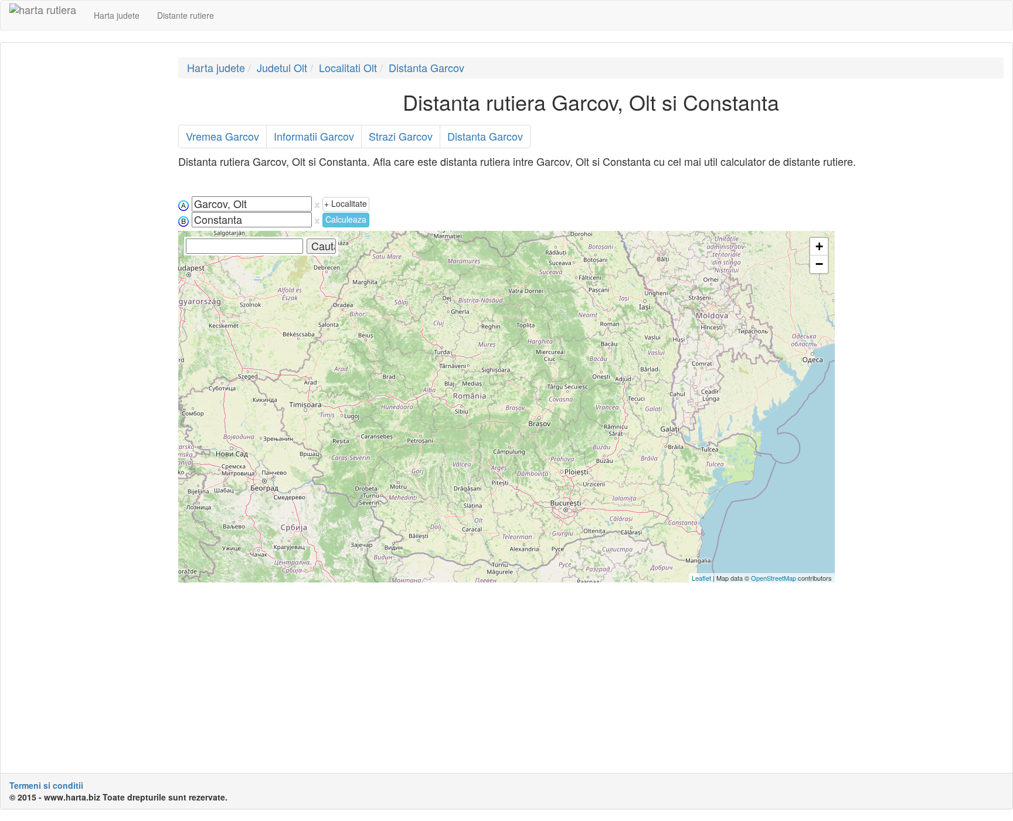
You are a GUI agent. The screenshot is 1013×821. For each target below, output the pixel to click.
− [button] (819, 264)
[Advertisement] (85, 233)
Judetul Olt (282, 67)
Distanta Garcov (426, 67)
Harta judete (117, 15)
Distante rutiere (185, 15)
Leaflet (701, 577)
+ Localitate (345, 203)
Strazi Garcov (401, 136)
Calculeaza (345, 219)
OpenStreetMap (773, 577)
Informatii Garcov (314, 136)
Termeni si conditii (46, 785)
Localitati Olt (348, 67)
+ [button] (819, 246)
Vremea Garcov (222, 136)
